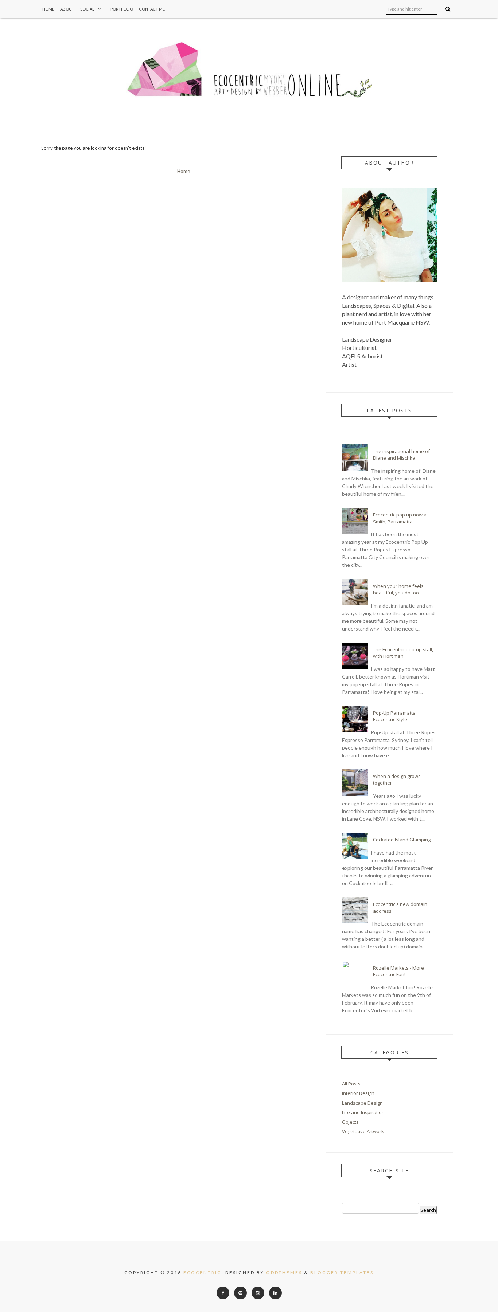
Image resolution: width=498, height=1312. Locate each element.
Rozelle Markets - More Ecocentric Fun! (398, 971)
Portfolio (121, 9)
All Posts (351, 1083)
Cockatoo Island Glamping (402, 839)
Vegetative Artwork (363, 1131)
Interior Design (358, 1093)
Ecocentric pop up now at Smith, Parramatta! (400, 518)
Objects (350, 1122)
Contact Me (152, 9)
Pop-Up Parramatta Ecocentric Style (394, 716)
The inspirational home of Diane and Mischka (401, 454)
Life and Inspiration (363, 1112)
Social (87, 9)
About (67, 9)
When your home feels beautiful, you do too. (398, 589)
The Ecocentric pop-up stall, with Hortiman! (403, 652)
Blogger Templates (342, 1272)
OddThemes (284, 1272)
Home (48, 9)
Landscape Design (362, 1103)
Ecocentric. (203, 1272)
